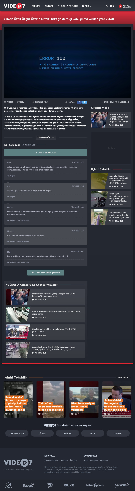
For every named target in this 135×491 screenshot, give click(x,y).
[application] (67, 245)
